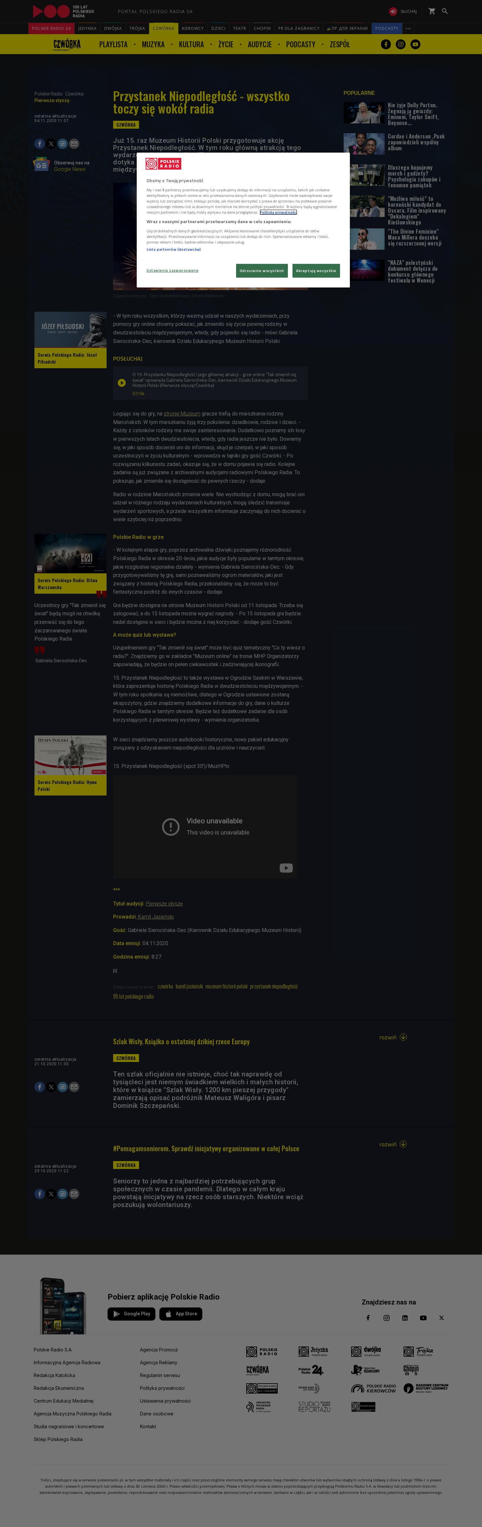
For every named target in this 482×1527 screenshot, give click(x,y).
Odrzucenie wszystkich (262, 270)
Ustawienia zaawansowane (172, 270)
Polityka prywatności (278, 212)
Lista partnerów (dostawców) (174, 249)
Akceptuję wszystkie (316, 270)
